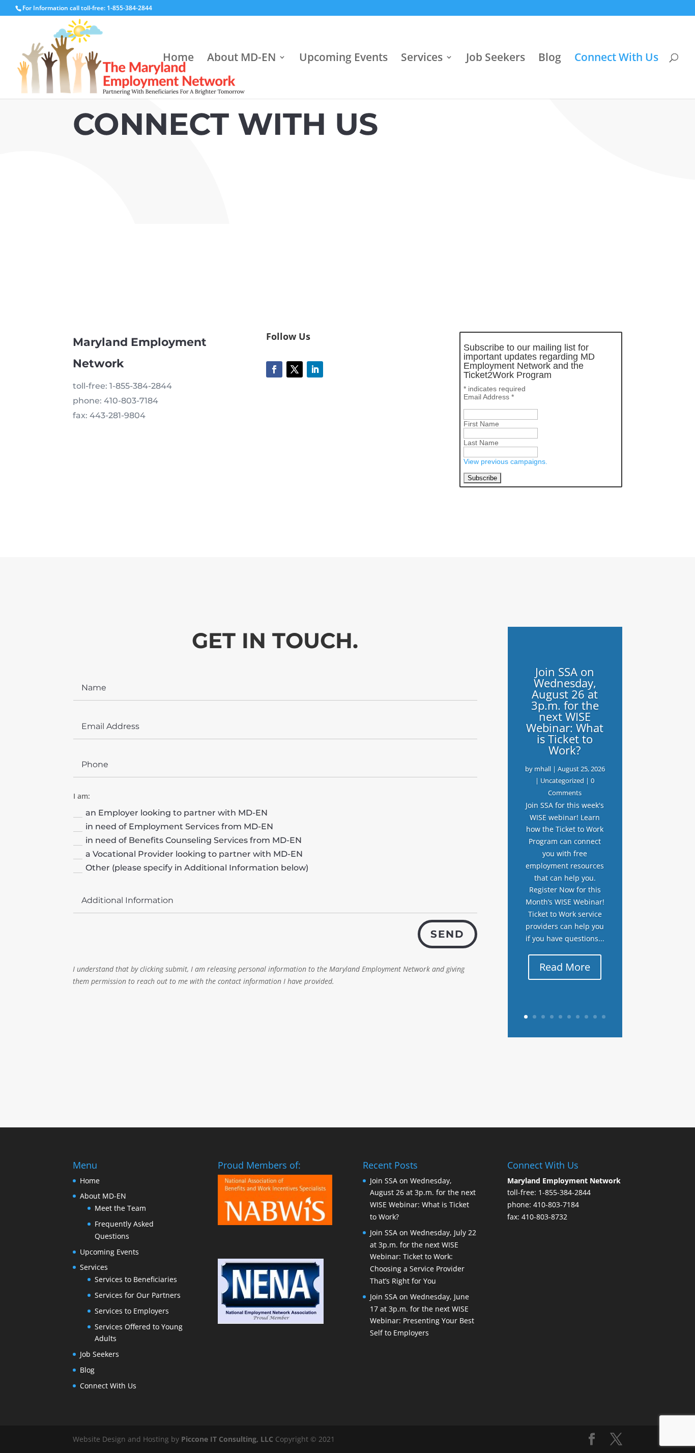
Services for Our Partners (138, 1295)
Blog (549, 58)
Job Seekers (495, 58)
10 (603, 1017)
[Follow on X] (294, 369)
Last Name (481, 443)
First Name (481, 424)
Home (178, 58)
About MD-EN (241, 58)
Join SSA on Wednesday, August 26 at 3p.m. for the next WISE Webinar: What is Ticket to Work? (564, 711)
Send (447, 934)
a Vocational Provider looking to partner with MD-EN (194, 854)
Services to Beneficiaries (136, 1279)
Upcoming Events (343, 58)
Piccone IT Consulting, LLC (228, 1439)
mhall (542, 768)
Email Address (489, 397)
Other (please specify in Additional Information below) (196, 868)
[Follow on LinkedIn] (315, 369)
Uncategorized (562, 780)
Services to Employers (132, 1311)
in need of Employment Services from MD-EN (179, 826)
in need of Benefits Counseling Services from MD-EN (193, 840)
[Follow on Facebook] (274, 369)
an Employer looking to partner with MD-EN (176, 813)
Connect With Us (616, 58)
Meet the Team (120, 1208)
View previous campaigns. (505, 461)
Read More (564, 967)
